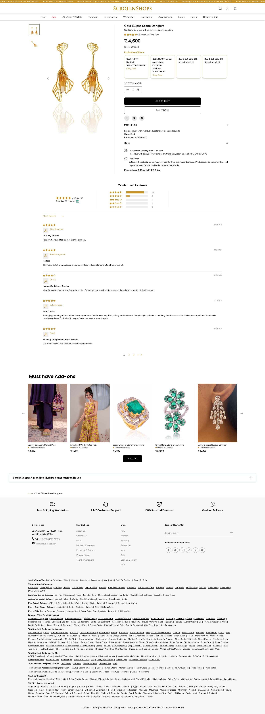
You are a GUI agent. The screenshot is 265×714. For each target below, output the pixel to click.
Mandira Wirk (201, 635)
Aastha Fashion (35, 632)
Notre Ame (42, 642)
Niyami (31, 642)
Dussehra (180, 618)
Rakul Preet (173, 679)
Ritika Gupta (207, 642)
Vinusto (186, 648)
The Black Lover (46, 648)
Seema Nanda (72, 645)
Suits (92, 603)
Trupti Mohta (196, 667)
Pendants (123, 595)
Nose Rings (170, 595)
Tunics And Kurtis (146, 587)
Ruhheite (160, 667)
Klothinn (86, 635)
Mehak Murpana (85, 639)
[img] (49, 225)
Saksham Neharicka (55, 645)
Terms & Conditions (85, 559)
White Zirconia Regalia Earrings (212, 445)
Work (224, 621)
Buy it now (162, 110)
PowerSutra (101, 642)
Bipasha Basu (159, 679)
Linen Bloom (180, 635)
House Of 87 (211, 632)
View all (132, 458)
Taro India (32, 648)
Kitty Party (149, 625)
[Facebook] (126, 118)
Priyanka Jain (115, 642)
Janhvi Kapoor (230, 679)
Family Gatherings (36, 625)
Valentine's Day (35, 618)
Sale (54, 17)
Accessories (164, 17)
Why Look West (212, 648)
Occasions (110, 17)
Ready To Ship (210, 17)
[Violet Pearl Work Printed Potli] (47, 413)
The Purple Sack (180, 667)
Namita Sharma (166, 639)
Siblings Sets (107, 607)
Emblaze (200, 632)
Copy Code (131, 68)
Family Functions (134, 625)
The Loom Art (101, 648)
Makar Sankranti (105, 618)
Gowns (102, 587)
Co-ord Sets (77, 587)
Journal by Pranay (36, 635)
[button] (130, 34)
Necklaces (69, 595)
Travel (206, 621)
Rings (78, 595)
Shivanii (107, 645)
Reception (116, 621)
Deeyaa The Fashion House (158, 632)
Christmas (199, 618)
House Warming (149, 621)
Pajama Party (96, 625)
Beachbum (104, 632)
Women (92, 17)
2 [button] (129, 354)
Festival (178, 621)
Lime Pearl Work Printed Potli (83, 445)
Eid (200, 621)
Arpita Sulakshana (59, 632)
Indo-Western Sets (116, 587)
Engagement (104, 621)
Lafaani (150, 635)
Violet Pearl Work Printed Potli (42, 445)
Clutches (74, 599)
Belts (124, 599)
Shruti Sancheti (167, 645)
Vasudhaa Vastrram (138, 659)
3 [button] (133, 354)
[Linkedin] (182, 550)
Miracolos (112, 639)
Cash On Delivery (129, 559)
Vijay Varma (186, 679)
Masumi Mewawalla (54, 639)
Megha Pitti (70, 639)
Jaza (228, 632)
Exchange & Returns (85, 550)
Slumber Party (80, 625)
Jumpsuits (179, 587)
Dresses (66, 587)
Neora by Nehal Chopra (200, 639)
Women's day (190, 621)
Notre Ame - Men (149, 656)
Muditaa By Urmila (136, 639)
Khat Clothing (73, 635)
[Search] (220, 8)
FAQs (78, 540)
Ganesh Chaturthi (123, 618)
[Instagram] (188, 550)
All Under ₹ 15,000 (72, 17)
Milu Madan (100, 639)
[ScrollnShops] (132, 8)
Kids (193, 17)
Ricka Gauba (176, 642)
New (43, 17)
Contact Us (81, 535)
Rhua (141, 642)
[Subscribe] (231, 533)
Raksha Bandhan (141, 618)
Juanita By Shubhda (56, 635)
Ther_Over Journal (118, 648)
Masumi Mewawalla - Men (103, 656)
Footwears (102, 599)
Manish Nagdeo (82, 656)
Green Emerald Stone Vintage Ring (128, 445)
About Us (80, 530)
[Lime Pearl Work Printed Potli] (90, 413)
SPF (226, 645)
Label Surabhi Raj (137, 635)
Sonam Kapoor (200, 679)
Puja (122, 625)
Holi (46, 618)
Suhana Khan (112, 679)
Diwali (189, 618)
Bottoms (160, 587)
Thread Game (135, 648)
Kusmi (102, 635)
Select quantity (133, 83)
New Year (210, 618)
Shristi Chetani (151, 645)
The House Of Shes (84, 648)
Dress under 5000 (36, 590)
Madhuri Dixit (53, 679)
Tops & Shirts (91, 587)
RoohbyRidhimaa (36, 645)
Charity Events (111, 625)
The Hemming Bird (64, 648)
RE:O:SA (197, 656)
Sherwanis (110, 603)
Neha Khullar (181, 639)
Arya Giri (74, 632)
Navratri (169, 618)
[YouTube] (202, 550)
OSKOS (52, 642)
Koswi (94, 635)
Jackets (169, 587)
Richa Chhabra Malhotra (157, 642)
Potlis (65, 599)
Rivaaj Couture (221, 642)
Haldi (125, 621)
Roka (73, 621)
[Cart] (235, 8)
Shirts (52, 603)
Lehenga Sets (46, 587)
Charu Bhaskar (137, 632)
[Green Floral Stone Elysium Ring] (175, 413)
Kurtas (85, 603)
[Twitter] (134, 118)
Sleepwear (213, 587)
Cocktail (65, 621)
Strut (169, 667)
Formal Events (53, 625)
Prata (106, 671)
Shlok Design (119, 645)
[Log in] (227, 8)
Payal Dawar (73, 642)
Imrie (221, 632)
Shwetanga (181, 645)
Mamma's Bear (90, 663)
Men (181, 17)
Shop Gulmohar (135, 645)
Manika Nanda (216, 635)
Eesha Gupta (188, 632)
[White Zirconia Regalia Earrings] (217, 413)
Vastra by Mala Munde (170, 648)
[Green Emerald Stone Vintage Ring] (132, 413)
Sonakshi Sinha (97, 679)
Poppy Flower (87, 642)
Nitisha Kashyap (220, 639)
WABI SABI (197, 648)
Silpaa (192, 645)
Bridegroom (83, 621)
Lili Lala (168, 635)
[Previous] (48, 78)
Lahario (159, 635)
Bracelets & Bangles (107, 595)
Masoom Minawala (36, 679)
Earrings (58, 595)
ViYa (115, 663)
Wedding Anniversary (166, 625)
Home (30, 493)
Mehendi (46, 621)
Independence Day (73, 618)
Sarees (57, 587)
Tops (95, 611)
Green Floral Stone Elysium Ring (169, 445)
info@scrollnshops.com (45, 543)
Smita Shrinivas (204, 645)
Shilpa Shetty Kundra (78, 679)
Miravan (122, 639)
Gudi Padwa (90, 618)
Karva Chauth (157, 618)
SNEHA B (217, 645)
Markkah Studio (35, 639)
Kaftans (202, 587)
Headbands (114, 599)
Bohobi (114, 632)
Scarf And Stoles (88, 599)
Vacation (215, 621)
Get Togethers (166, 621)
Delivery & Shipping (85, 545)
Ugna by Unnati (151, 648)
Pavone (61, 642)
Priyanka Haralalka (168, 656)
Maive (190, 635)
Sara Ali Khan (215, 679)
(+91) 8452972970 (51, 539)
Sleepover (67, 625)
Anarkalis (131, 587)
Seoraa (99, 645)
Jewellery (146, 17)
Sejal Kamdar (87, 645)
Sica (133, 671)
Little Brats (66, 663)
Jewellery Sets (89, 595)
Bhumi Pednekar (143, 679)
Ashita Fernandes (88, 632)
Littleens (77, 663)
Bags (58, 599)
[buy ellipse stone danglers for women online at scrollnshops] (78, 78)
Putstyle (115, 671)
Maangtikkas (136, 595)
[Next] (108, 78)
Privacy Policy (82, 555)
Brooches (158, 595)
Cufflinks (148, 595)
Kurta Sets (33, 587)
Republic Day (56, 618)
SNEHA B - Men (81, 659)
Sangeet (56, 621)
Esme (87, 671)
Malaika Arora (127, 679)
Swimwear (225, 587)
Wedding (128, 17)
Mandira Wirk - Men (63, 656)
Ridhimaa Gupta (191, 642)
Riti (152, 667)
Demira (176, 632)
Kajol (64, 679)
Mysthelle (151, 639)
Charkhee (123, 632)
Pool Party (135, 621)
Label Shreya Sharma (117, 635)
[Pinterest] (141, 118)
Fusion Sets (191, 587)
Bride (93, 621)
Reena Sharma (130, 642)
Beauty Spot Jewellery (72, 671)
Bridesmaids (34, 621)
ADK (46, 632)
